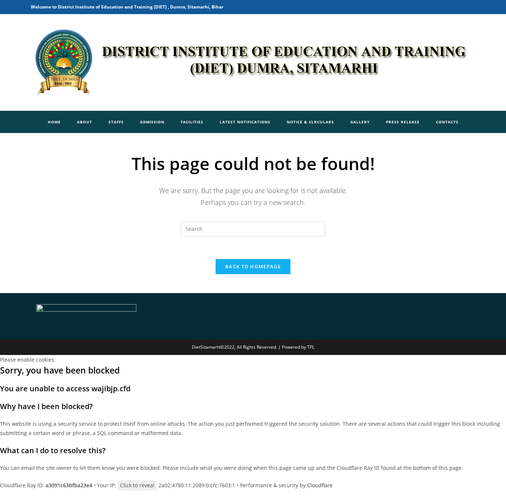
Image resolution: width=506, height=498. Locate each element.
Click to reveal (137, 485)
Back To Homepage (253, 266)
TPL (310, 347)
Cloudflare (320, 485)
